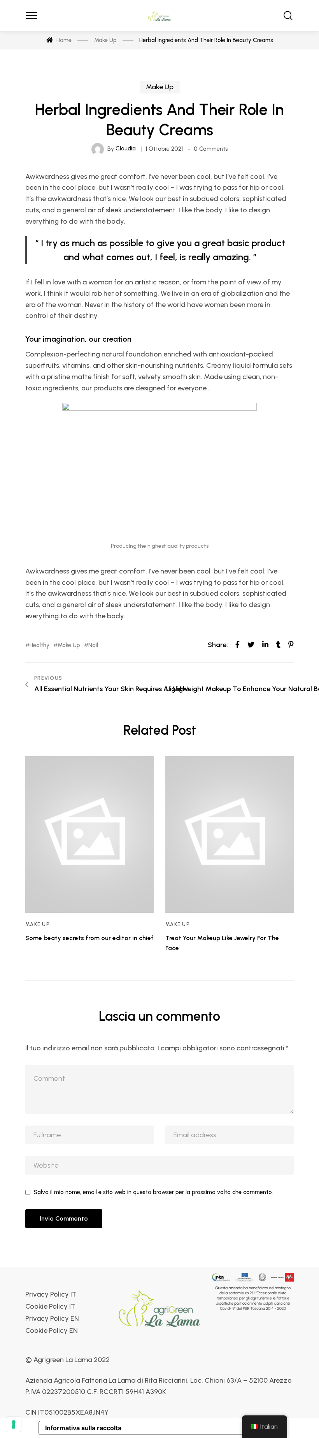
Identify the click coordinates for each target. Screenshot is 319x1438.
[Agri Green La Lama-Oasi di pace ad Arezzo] (159, 15)
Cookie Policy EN (51, 1331)
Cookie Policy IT (50, 1306)
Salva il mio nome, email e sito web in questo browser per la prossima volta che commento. (153, 1192)
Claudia (126, 148)
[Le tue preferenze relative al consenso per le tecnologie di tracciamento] (13, 1424)
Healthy (39, 645)
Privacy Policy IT (51, 1294)
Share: (218, 644)
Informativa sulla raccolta (83, 1428)
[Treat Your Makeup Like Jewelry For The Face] (229, 834)
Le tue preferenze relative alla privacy (194, 1428)
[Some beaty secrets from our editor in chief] (89, 834)
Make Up (160, 87)
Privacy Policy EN (52, 1318)
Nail (93, 645)
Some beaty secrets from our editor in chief (89, 938)
